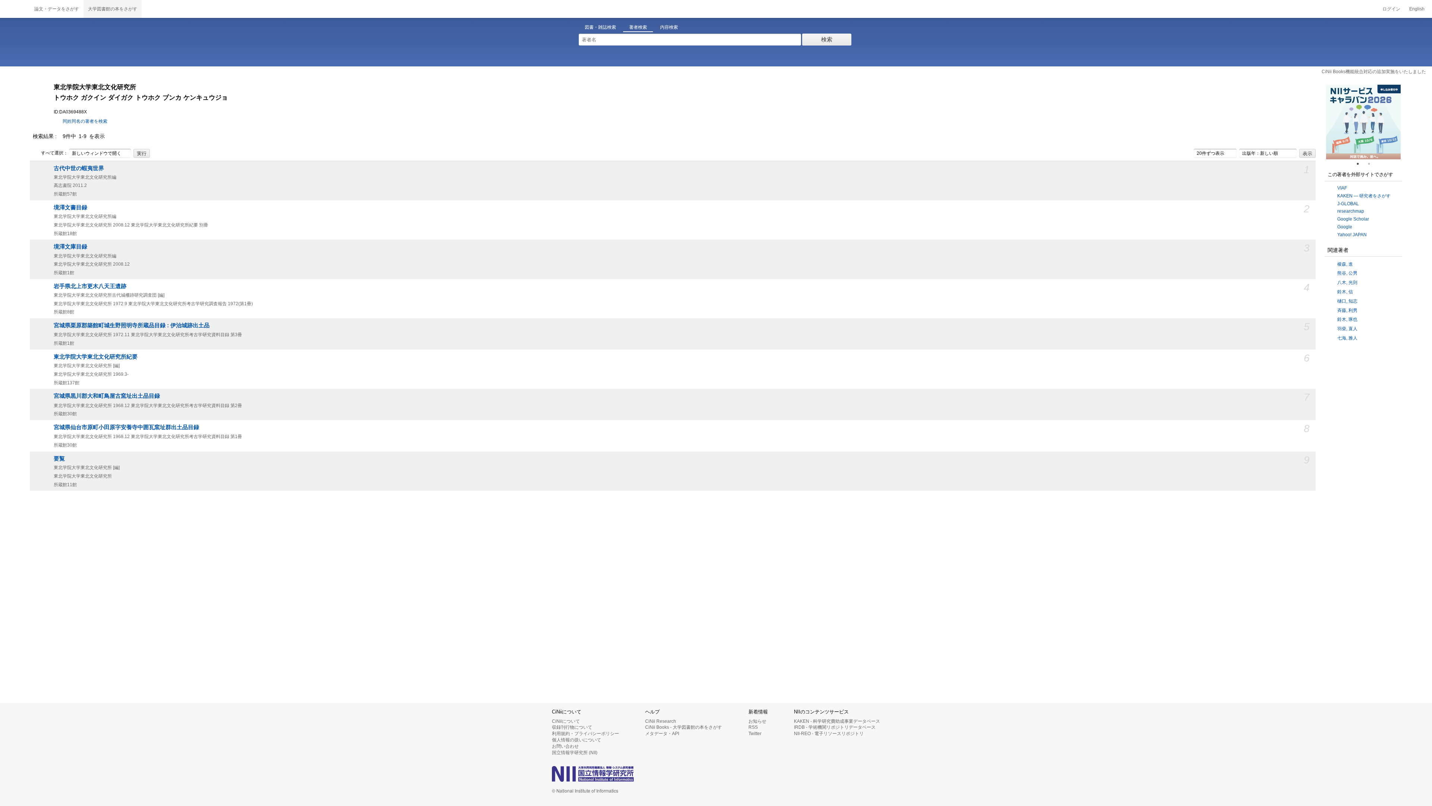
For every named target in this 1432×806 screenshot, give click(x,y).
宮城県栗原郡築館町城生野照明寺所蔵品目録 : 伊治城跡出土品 (132, 325)
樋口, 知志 (1347, 301)
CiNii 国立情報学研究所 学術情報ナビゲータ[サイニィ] (15, 9)
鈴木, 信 (1345, 291)
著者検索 (638, 27)
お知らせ (757, 721)
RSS (753, 727)
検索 (826, 39)
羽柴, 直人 (1347, 328)
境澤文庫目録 (70, 247)
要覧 (59, 459)
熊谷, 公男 (1347, 273)
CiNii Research (660, 721)
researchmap (1350, 211)
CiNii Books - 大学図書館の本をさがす (683, 727)
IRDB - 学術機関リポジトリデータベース (835, 727)
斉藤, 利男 (1347, 310)
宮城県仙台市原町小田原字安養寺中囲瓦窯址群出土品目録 (126, 427)
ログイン (1391, 9)
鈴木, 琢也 (1347, 319)
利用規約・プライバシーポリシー (585, 733)
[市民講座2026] (1377, 122)
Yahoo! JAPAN (1352, 234)
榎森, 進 (1345, 264)
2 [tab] (1372, 164)
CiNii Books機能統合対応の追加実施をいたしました (1374, 71)
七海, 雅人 (1347, 338)
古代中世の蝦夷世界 (79, 168)
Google (1344, 226)
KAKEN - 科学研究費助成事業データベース (837, 721)
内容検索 (669, 27)
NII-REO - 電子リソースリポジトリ (829, 733)
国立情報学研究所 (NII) (574, 752)
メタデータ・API (662, 733)
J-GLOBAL (1348, 203)
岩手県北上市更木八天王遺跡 (90, 286)
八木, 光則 (1347, 282)
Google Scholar (1353, 219)
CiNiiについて (566, 721)
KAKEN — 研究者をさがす (1364, 196)
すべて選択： (54, 153)
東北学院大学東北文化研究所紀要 (96, 357)
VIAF (1342, 188)
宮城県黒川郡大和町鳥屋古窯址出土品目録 (107, 396)
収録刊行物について (572, 727)
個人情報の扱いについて (576, 740)
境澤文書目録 (70, 207)
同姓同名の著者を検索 (85, 121)
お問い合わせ (565, 746)
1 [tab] (1361, 164)
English (1417, 9)
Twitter (754, 733)
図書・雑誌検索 (600, 27)
